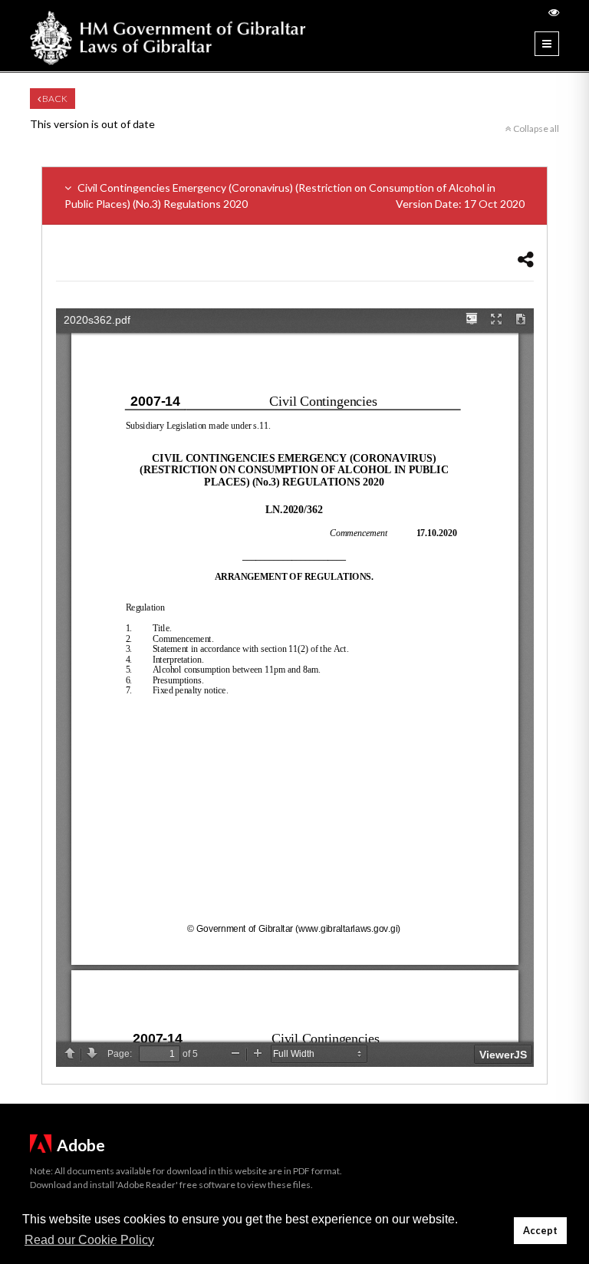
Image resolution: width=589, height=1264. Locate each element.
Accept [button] (540, 1230)
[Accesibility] (553, 12)
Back (54, 98)
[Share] (526, 259)
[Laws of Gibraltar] (168, 35)
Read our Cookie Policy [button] (89, 1239)
